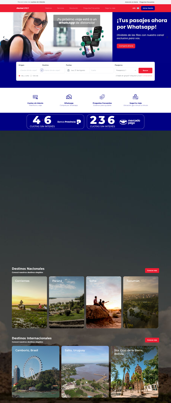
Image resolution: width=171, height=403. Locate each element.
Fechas (69, 65)
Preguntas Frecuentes (91, 8)
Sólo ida (35, 76)
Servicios (60, 8)
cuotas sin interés (38, 2)
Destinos (48, 8)
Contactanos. (147, 76)
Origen (21, 65)
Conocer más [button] (152, 270)
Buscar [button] (145, 70)
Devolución (73, 8)
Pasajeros (119, 65)
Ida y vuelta (25, 76)
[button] (4, 37)
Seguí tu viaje (110, 8)
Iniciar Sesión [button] (148, 8)
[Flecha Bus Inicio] (22, 8)
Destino (45, 65)
